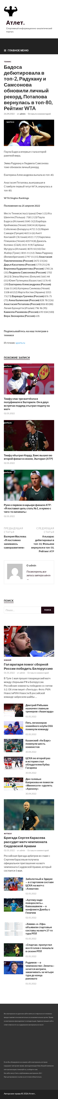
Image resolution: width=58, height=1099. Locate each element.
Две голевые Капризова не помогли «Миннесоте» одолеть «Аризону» (39, 783)
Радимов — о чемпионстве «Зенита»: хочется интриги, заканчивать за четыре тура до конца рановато (40, 970)
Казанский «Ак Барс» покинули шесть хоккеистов (38, 743)
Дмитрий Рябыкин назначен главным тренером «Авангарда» (40, 708)
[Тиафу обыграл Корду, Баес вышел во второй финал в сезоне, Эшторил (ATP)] (29, 451)
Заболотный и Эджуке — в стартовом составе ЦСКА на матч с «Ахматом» (40, 883)
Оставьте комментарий (39, 114)
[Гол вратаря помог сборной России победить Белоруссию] (29, 657)
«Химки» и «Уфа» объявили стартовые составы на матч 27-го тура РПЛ (39, 928)
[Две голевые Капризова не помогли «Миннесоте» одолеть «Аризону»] (13, 789)
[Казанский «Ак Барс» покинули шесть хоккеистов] (13, 751)
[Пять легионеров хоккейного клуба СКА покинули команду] (13, 733)
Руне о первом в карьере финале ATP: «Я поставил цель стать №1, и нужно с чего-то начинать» (27, 508)
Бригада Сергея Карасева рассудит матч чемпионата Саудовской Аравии (25, 842)
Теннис (7, 62)
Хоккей (7, 660)
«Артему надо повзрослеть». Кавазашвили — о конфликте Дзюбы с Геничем (38, 906)
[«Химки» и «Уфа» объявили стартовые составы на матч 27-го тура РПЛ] (13, 934)
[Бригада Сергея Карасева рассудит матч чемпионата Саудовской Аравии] (29, 830)
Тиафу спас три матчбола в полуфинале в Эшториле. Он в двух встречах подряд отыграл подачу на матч (27, 403)
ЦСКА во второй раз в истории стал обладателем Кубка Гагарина (38, 763)
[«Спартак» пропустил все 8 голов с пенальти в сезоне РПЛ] (13, 955)
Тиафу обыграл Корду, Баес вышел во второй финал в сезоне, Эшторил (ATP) (28, 457)
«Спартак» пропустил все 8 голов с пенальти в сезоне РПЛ (39, 948)
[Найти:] (29, 610)
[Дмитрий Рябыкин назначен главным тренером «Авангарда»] (13, 715)
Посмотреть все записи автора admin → (38, 575)
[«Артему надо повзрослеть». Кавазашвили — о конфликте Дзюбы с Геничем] (13, 910)
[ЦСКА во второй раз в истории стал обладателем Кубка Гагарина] (13, 768)
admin (23, 114)
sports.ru (20, 342)
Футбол (8, 834)
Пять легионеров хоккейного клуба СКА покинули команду (39, 726)
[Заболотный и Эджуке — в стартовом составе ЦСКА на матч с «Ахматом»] (13, 889)
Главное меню (18, 50)
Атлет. (15, 22)
